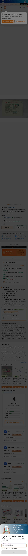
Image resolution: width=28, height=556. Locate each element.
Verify (14, 552)
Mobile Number (7, 543)
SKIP (25, 525)
